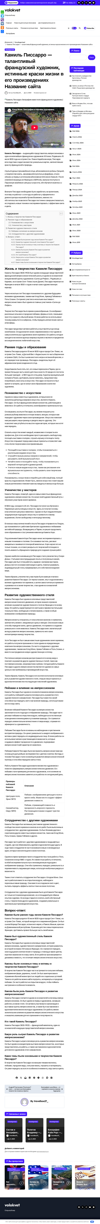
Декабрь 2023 (77, 195)
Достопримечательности (46, 23)
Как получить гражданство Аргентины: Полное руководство (82, 78)
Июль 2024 (76, 154)
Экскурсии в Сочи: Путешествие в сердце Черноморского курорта (81, 96)
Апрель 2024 (77, 172)
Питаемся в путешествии (29, 28)
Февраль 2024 (77, 184)
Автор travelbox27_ (14, 93)
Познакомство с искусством (22, 222)
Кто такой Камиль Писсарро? (26, 255)
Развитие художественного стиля (22, 228)
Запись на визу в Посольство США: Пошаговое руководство (83, 87)
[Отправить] (2, 31)
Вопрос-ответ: (14, 237)
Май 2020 (76, 236)
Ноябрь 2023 (77, 201)
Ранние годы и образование (20, 219)
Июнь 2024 (76, 160)
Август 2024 (76, 149)
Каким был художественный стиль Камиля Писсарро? (35, 242)
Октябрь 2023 (77, 207)
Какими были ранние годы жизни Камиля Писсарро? (34, 240)
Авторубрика (10, 33)
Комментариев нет (40, 93)
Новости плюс (77, 289)
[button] (60, 213)
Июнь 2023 (76, 213)
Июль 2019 (76, 242)
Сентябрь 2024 (78, 143)
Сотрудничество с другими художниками (28, 234)
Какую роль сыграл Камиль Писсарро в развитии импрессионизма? (33, 258)
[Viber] (2, 20)
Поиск (76, 50)
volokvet (12, 10)
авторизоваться (42, 1151)
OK (92, 1221)
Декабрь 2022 (77, 219)
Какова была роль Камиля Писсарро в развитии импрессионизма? (33, 251)
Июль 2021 (76, 225)
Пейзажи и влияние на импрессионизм (26, 231)
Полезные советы (12, 28)
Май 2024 (76, 166)
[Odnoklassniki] (2, 28)
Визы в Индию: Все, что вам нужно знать (82, 104)
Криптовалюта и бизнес (48, 28)
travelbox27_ (41, 1101)
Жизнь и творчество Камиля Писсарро (24, 217)
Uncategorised (10, 49)
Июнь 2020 (76, 231)
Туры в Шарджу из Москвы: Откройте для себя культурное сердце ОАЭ (83, 113)
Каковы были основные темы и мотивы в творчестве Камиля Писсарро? (37, 246)
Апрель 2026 (77, 137)
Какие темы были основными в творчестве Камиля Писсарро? (38, 262)
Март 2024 (76, 178)
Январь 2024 (77, 190)
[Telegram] (2, 16)
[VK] (2, 24)
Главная (9, 23)
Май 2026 (75, 131)
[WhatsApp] (2, 12)
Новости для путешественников (25, 23)
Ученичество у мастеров (22, 225)
